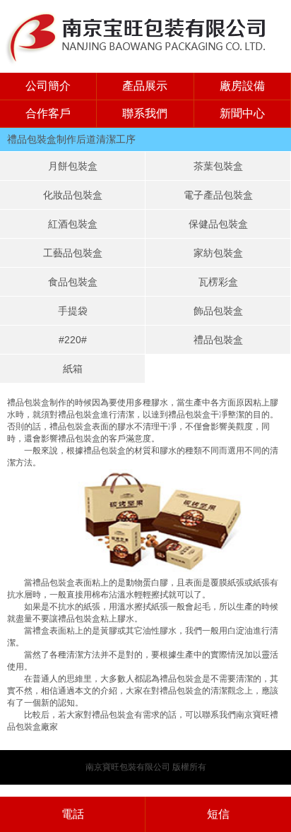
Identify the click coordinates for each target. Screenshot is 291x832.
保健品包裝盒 (218, 224)
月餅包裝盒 (72, 166)
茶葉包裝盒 (218, 166)
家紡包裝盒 (218, 252)
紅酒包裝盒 (72, 224)
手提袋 (73, 310)
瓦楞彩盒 (218, 281)
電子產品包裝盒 (218, 195)
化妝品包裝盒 (72, 195)
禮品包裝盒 (218, 339)
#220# (73, 339)
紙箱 (73, 368)
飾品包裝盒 (218, 310)
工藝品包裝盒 (72, 252)
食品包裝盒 (72, 281)
